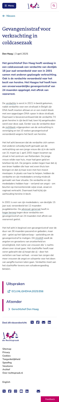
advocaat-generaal (31, 209)
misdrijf (39, 238)
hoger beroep (9, 212)
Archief (6, 369)
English (6, 382)
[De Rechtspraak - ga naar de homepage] (10, 336)
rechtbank (10, 127)
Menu (11, 5)
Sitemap (6, 349)
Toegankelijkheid (11, 359)
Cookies (6, 355)
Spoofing (7, 362)
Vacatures (7, 366)
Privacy (6, 352)
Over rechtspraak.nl (12, 372)
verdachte (11, 103)
